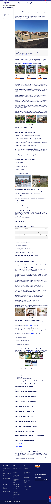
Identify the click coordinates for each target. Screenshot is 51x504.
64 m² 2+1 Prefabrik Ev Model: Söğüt (19, 75)
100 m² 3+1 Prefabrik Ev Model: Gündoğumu (42, 75)
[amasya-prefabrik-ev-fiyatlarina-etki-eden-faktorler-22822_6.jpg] (20, 311)
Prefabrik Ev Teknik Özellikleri (7, 495)
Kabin (35, 2)
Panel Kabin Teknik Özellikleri (27, 478)
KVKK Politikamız (26, 489)
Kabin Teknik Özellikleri (27, 480)
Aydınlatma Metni (40, 502)
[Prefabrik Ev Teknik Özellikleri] (23, 186)
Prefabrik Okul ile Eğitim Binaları (6, 475)
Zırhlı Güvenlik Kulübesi (27, 476)
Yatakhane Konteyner (16, 476)
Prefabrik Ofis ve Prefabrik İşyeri (7, 470)
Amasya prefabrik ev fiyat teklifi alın (21, 54)
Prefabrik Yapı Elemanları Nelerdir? (16, 495)
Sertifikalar (25, 487)
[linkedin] (42, 480)
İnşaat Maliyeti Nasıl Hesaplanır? (16, 485)
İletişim (44, 2)
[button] (29, 124)
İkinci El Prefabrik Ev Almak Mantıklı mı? (17, 488)
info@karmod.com (38, 475)
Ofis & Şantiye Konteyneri (17, 468)
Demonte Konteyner (16, 478)
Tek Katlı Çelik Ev (5, 485)
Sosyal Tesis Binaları (6, 479)
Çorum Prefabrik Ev (19, 444)
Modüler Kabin (26, 465)
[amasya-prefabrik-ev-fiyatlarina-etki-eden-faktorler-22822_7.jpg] (31, 311)
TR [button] (46, 0)
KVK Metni (44, 502)
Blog (14, 482)
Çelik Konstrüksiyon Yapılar (6, 468)
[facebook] (36, 480)
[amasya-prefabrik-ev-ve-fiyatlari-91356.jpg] (31, 119)
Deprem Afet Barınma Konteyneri (16, 480)
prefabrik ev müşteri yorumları (32, 351)
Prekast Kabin (25, 474)
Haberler (25, 490)
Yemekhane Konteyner (16, 475)
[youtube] (44, 480)
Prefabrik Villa (5, 488)
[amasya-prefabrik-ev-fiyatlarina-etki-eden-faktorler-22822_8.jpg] (42, 311)
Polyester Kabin (26, 468)
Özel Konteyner (15, 473)
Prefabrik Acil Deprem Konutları (6, 493)
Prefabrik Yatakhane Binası (7, 478)
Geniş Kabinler (25, 469)
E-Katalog (25, 492)
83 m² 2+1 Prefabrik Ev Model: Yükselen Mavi (31, 75)
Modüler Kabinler (6, 14)
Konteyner (24, 2)
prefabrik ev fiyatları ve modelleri (27, 63)
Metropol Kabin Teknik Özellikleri (27, 482)
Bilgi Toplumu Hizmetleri (30, 502)
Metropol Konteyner (16, 469)
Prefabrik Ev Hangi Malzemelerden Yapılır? (16, 493)
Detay (22, 78)
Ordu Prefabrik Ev (19, 449)
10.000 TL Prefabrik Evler (16, 486)
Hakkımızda (35, 502)
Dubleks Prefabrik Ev (6, 490)
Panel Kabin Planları (26, 477)
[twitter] (38, 480)
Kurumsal (16, 2)
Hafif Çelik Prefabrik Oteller (7, 473)
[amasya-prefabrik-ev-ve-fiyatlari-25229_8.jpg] (42, 119)
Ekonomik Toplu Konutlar (6, 491)
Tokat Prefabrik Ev (19, 443)
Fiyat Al (17, 78)
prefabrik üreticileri (31, 333)
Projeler (38, 2)
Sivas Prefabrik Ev (19, 447)
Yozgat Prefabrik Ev (19, 446)
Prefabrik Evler (31, 3)
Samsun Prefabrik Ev (19, 442)
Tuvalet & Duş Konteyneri (16, 471)
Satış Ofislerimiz (43, 0)
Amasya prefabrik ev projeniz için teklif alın (21, 459)
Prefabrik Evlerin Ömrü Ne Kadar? (16, 497)
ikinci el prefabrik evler (30, 325)
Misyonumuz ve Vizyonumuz (27, 486)
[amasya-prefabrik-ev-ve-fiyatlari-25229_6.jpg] (20, 119)
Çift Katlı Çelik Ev (5, 487)
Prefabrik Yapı (19, 3)
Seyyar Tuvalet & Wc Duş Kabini (27, 473)
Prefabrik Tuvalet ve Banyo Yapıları (7, 481)
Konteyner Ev (15, 472)
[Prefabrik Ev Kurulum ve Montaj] (40, 186)
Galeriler (41, 2)
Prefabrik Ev (5, 484)
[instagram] (40, 480)
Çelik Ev (27, 3)
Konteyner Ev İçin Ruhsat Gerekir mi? (16, 490)
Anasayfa (12, 2)
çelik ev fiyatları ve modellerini (23, 218)
